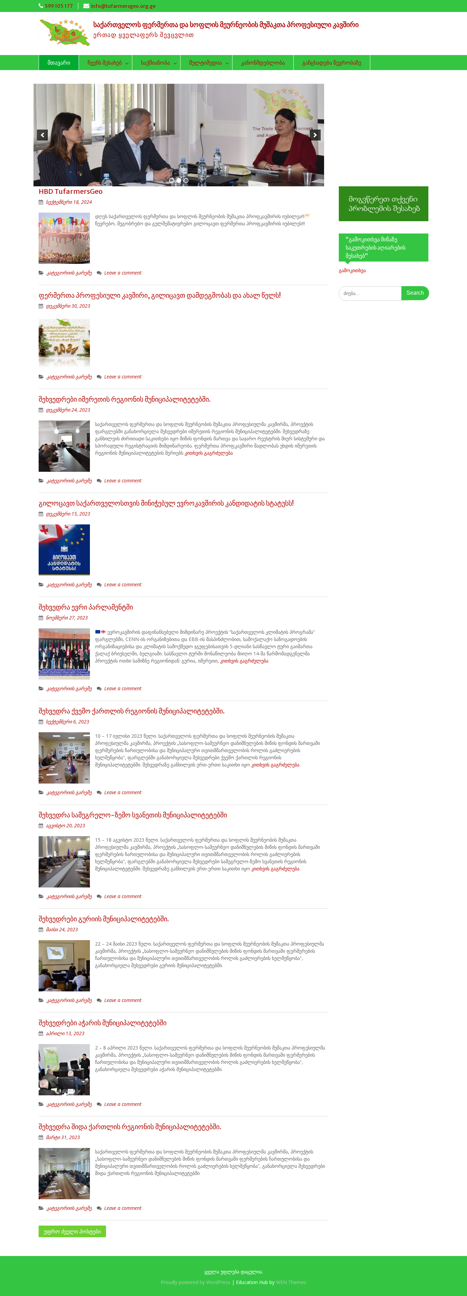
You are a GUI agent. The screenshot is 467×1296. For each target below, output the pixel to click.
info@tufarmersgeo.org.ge (123, 6)
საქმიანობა (155, 62)
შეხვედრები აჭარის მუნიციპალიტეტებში (102, 1022)
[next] (315, 135)
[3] (186, 180)
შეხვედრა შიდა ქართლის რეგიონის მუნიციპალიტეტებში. (130, 1126)
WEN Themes (291, 1282)
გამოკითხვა (352, 270)
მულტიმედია (205, 62)
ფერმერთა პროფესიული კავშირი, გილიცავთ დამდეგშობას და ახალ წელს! (160, 295)
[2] (178, 180)
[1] (171, 180)
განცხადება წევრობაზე (331, 62)
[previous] (42, 135)
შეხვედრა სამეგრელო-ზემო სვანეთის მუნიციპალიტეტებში (133, 815)
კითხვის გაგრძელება (209, 453)
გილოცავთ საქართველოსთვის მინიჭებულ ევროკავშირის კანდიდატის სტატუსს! (166, 503)
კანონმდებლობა (263, 62)
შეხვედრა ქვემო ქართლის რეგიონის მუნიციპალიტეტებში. (132, 711)
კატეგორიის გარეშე (69, 272)
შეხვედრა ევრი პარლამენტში (86, 607)
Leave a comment (123, 272)
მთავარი (59, 62)
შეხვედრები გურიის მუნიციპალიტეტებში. (104, 918)
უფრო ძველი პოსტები (72, 1231)
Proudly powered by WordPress (195, 1282)
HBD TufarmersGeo (71, 191)
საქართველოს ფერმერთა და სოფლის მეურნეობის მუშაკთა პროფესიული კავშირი (226, 24)
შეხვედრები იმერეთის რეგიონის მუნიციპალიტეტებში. (125, 399)
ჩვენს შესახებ (105, 62)
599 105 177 (59, 6)
